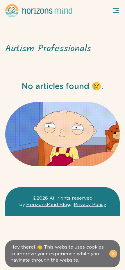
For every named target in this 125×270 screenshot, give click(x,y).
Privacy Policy (90, 204)
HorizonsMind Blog (48, 204)
